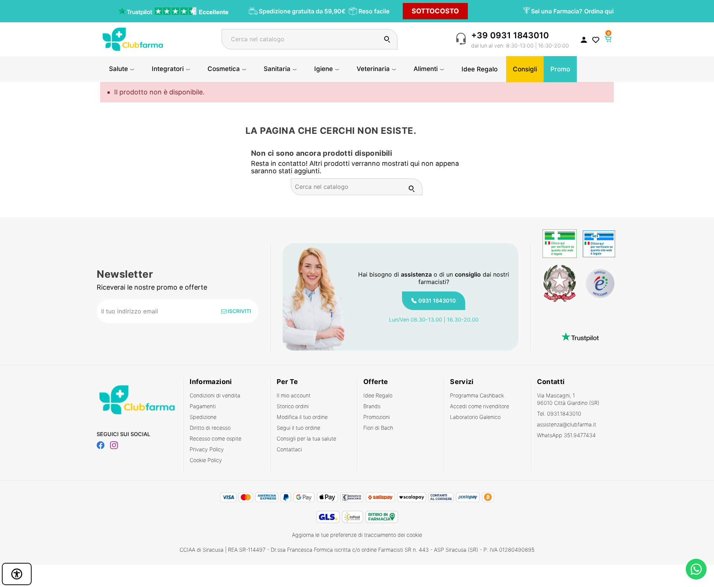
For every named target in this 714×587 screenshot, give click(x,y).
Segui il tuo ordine (298, 428)
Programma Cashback (477, 395)
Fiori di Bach (378, 428)
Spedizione (203, 417)
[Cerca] (387, 39)
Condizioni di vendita (215, 395)
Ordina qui (599, 11)
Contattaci (289, 449)
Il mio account (294, 395)
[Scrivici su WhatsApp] (696, 569)
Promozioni (376, 417)
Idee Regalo (377, 395)
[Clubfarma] (132, 38)
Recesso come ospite (215, 438)
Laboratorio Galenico (475, 417)
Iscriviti (238, 311)
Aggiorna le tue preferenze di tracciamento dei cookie (357, 535)
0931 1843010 (437, 300)
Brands (371, 406)
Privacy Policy (207, 449)
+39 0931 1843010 (510, 35)
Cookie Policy (206, 460)
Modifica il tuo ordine (302, 417)
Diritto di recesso (210, 428)
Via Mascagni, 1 (568, 399)
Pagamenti (203, 406)
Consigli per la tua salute (306, 438)
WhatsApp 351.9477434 (566, 435)
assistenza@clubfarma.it (566, 424)
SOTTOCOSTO (435, 11)
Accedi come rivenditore (479, 406)
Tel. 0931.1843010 (559, 413)
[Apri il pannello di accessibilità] (16, 574)
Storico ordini (293, 406)
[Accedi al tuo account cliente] (583, 39)
